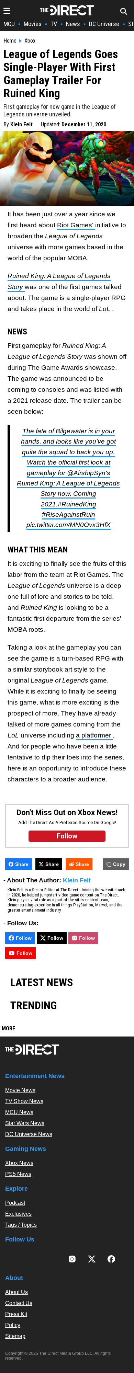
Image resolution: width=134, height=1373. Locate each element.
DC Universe (104, 23)
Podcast (15, 1203)
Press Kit (16, 1314)
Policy (12, 1325)
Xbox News (19, 1163)
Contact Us (18, 1303)
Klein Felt (21, 124)
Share (22, 864)
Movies (33, 23)
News (73, 23)
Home (9, 41)
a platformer (94, 735)
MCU (9, 23)
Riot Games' (76, 225)
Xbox (29, 41)
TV (54, 23)
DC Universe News (28, 1134)
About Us (16, 1292)
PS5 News (18, 1174)
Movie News (20, 1090)
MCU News (19, 1112)
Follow (24, 938)
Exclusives (18, 1214)
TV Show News (24, 1101)
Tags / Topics (21, 1225)
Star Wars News (24, 1123)
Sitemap (15, 1336)
